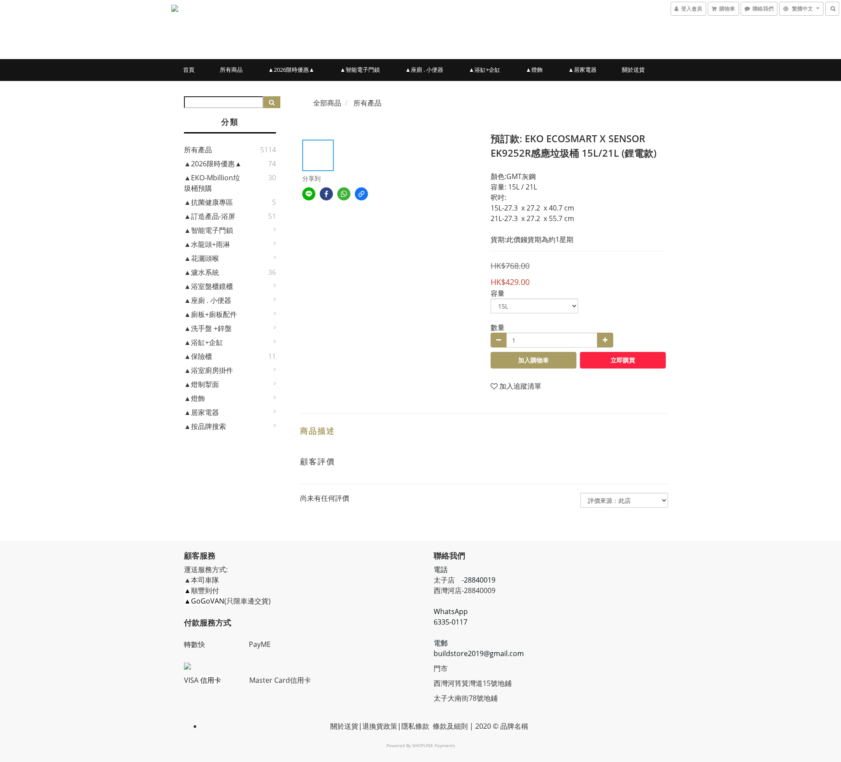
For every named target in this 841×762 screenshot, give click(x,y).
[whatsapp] (343, 193)
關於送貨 (633, 70)
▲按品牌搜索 (205, 426)
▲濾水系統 (201, 272)
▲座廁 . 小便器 (424, 70)
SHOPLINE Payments (433, 745)
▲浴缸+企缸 (484, 70)
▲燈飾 (534, 70)
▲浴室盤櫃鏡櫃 (208, 286)
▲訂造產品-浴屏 (209, 216)
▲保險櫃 (198, 356)
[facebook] (326, 193)
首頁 (188, 70)
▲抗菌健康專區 (208, 202)
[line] (308, 193)
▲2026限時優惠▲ (291, 70)
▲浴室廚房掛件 (208, 370)
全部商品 (327, 103)
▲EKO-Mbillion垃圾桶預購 (212, 183)
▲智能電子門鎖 (360, 70)
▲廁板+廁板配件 (210, 314)
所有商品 (231, 70)
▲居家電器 (582, 70)
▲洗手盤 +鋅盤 (208, 328)
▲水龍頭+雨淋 (207, 244)
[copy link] (361, 193)
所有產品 (198, 150)
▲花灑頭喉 (201, 258)
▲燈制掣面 (201, 384)
